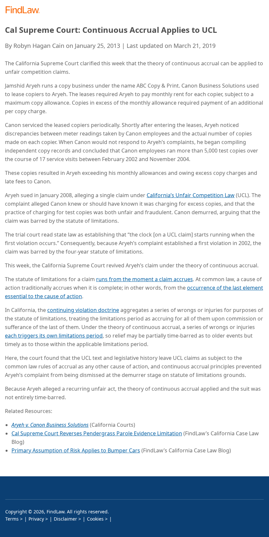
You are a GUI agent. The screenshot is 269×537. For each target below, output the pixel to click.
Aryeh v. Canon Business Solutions (50, 424)
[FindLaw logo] (25, 10)
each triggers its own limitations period (54, 335)
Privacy (36, 519)
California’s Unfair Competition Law (191, 195)
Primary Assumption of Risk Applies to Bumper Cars (75, 450)
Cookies (95, 519)
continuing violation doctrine (83, 310)
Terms (12, 519)
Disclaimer (65, 519)
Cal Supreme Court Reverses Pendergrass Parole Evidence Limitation (96, 433)
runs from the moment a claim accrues (144, 279)
